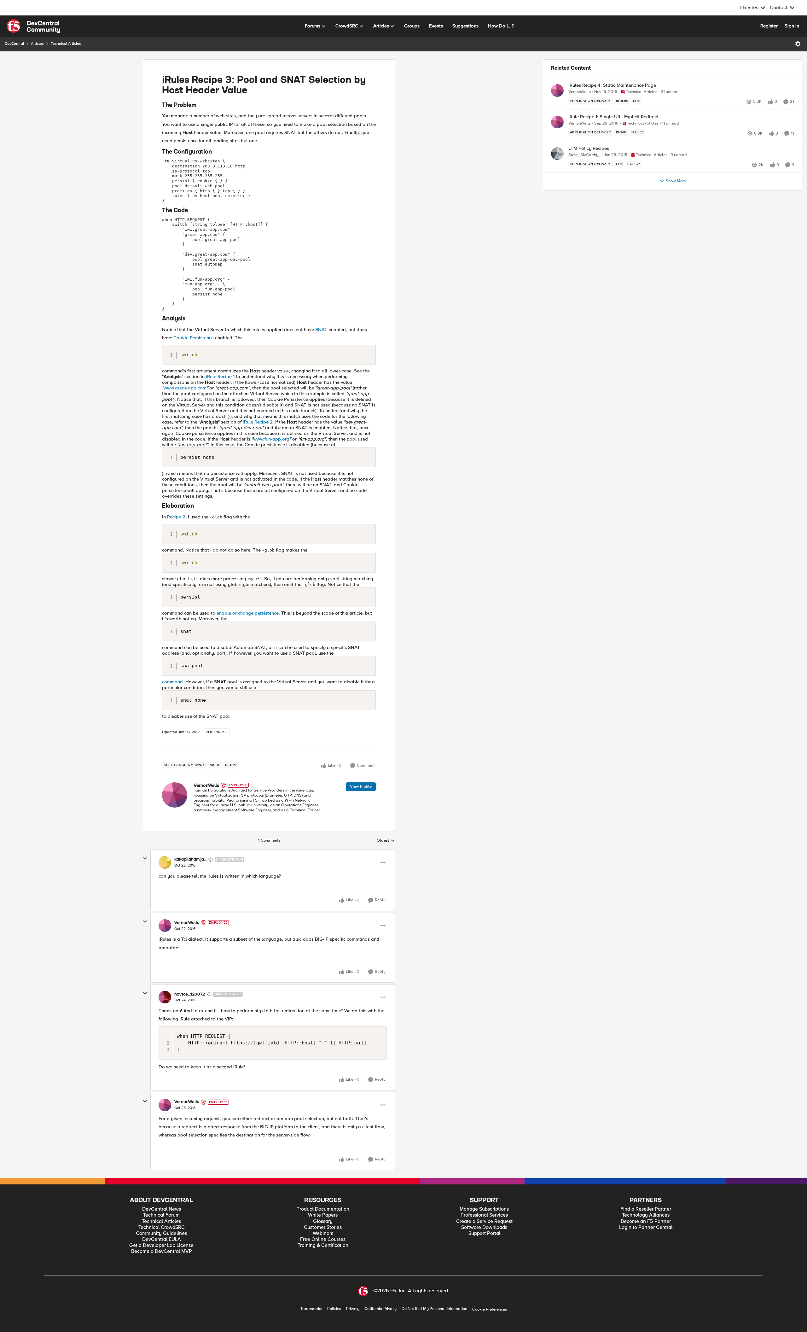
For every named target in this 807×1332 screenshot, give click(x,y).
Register (769, 26)
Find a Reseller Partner (645, 1209)
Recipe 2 (176, 517)
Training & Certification (323, 1245)
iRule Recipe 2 (258, 422)
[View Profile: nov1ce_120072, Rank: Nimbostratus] (165, 997)
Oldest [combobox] (386, 840)
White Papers (323, 1215)
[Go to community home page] (33, 26)
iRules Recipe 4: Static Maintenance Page (612, 85)
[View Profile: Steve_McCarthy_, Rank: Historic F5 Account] (557, 153)
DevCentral (14, 43)
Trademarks (311, 1308)
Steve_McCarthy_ (584, 155)
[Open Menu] (797, 43)
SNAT (321, 329)
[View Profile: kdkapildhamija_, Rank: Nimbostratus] (165, 862)
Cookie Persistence (193, 338)
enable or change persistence (248, 613)
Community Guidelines (161, 1233)
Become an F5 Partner (646, 1221)
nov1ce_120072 (189, 994)
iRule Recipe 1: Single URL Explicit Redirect (613, 117)
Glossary (323, 1221)
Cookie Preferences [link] (489, 1309)
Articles (37, 43)
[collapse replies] (145, 858)
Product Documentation (322, 1209)
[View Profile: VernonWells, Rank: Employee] (174, 795)
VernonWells (206, 785)
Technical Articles (66, 43)
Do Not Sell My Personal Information (434, 1308)
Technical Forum (161, 1215)
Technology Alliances (646, 1215)
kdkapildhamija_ (190, 859)
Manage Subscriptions (484, 1209)
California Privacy (380, 1308)
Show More (676, 181)
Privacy (352, 1308)
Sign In (792, 26)
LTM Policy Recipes (588, 148)
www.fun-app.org (271, 439)
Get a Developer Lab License (161, 1245)
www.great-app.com (185, 388)
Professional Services (484, 1215)
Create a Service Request (484, 1221)
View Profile (361, 786)
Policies (334, 1308)
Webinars (323, 1233)
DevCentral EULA (161, 1239)
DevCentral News (161, 1209)
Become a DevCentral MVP (161, 1251)
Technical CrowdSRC (161, 1227)
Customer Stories (323, 1227)
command (172, 682)
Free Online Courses (322, 1239)
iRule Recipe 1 (221, 376)
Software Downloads (484, 1227)
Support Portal (484, 1233)
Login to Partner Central (645, 1227)
